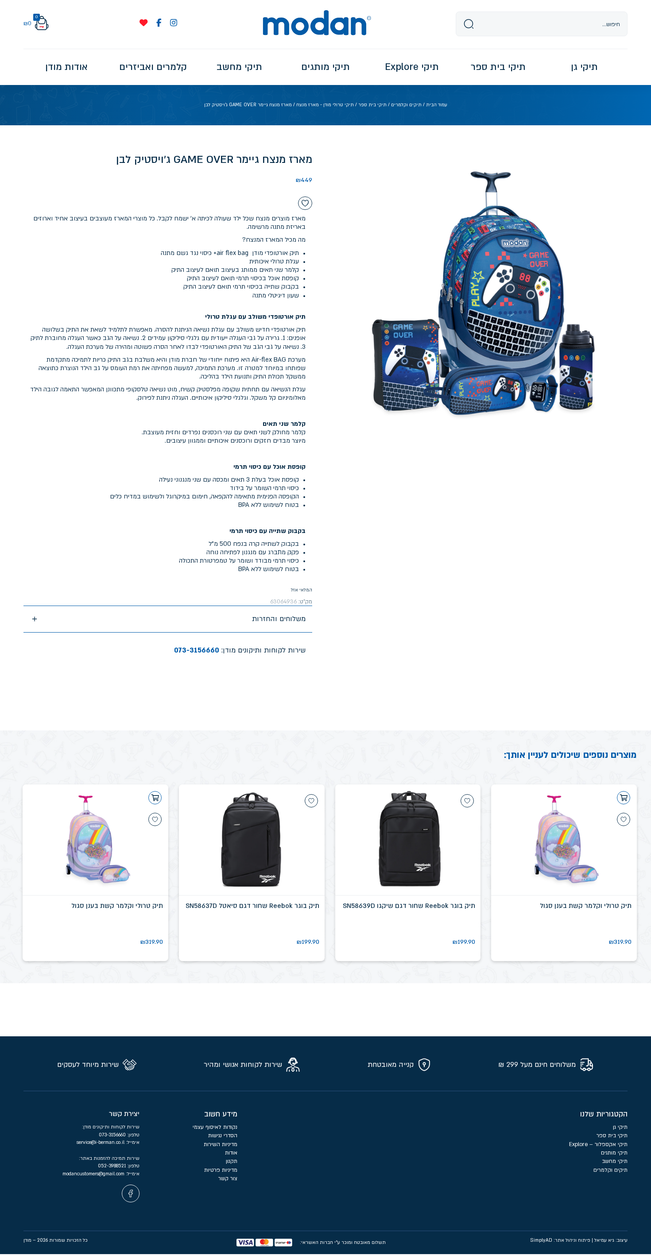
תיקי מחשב (615, 1161)
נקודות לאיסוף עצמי (215, 1127)
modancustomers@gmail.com (94, 1173)
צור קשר (227, 1178)
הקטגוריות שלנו (604, 1114)
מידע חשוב (220, 1114)
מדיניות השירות (220, 1144)
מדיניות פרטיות (219, 1170)
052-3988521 (112, 1165)
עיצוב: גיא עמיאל (611, 1240)
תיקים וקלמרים (406, 105)
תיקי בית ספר (372, 105)
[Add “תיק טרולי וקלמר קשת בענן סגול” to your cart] (623, 797)
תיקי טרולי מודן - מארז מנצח (325, 105)
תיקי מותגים (614, 1152)
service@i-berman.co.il (101, 1142)
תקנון (231, 1161)
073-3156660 (196, 650)
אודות (231, 1152)
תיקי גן (620, 1127)
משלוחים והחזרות (279, 619)
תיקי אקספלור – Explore (598, 1144)
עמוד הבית (436, 105)
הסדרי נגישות (222, 1135)
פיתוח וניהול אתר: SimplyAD (560, 1240)
